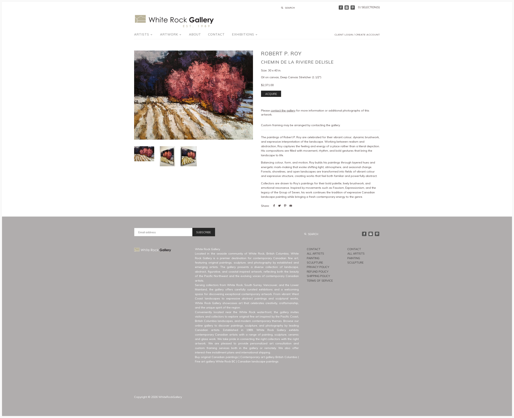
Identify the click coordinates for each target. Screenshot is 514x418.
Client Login (344, 34)
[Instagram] (347, 7)
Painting (313, 258)
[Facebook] (341, 7)
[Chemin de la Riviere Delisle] (167, 156)
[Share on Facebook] (274, 206)
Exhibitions (243, 34)
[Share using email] (291, 206)
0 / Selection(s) (369, 7)
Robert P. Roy (281, 53)
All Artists (315, 253)
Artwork (169, 34)
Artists (142, 34)
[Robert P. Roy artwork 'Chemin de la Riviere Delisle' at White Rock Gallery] (193, 95)
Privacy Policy (318, 267)
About (195, 34)
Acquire (271, 93)
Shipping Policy (318, 276)
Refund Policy (317, 271)
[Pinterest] (353, 7)
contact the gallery (283, 110)
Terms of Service (320, 280)
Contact (216, 34)
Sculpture (315, 262)
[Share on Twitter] (279, 206)
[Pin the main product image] (285, 206)
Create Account (367, 34)
